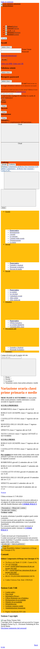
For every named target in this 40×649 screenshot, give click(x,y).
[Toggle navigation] (18, 198)
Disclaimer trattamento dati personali (13, 628)
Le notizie (8, 381)
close (3, 208)
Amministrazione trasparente (15, 608)
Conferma (12, 164)
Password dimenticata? (9, 56)
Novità (7, 379)
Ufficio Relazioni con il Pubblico (16, 598)
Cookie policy (10, 592)
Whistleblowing (10, 604)
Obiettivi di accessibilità (13, 602)
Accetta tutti (9, 510)
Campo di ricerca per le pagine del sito (14, 355)
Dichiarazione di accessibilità (15, 600)
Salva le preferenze (18, 544)
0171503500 (12, 564)
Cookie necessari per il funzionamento (14, 536)
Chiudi (4, 106)
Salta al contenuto (7, 2)
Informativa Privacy (12, 596)
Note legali (9, 594)
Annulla (4, 164)
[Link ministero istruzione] (11, 4)
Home (7, 377)
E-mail (24, 83)
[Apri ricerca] (21, 180)
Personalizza (6, 508)
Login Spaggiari (21, 91)
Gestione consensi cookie (14, 606)
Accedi (4, 38)
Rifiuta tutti (19, 508)
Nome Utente (26, 49)
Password (25, 52)
